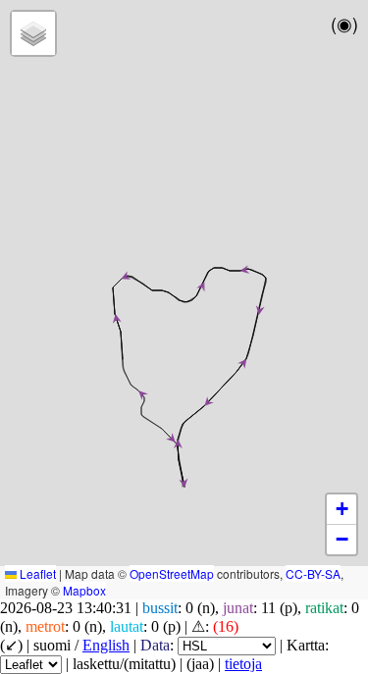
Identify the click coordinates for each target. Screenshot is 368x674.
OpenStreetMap (172, 573)
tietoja (243, 663)
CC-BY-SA (313, 573)
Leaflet (36, 573)
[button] (244, 270)
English (106, 645)
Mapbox (84, 590)
